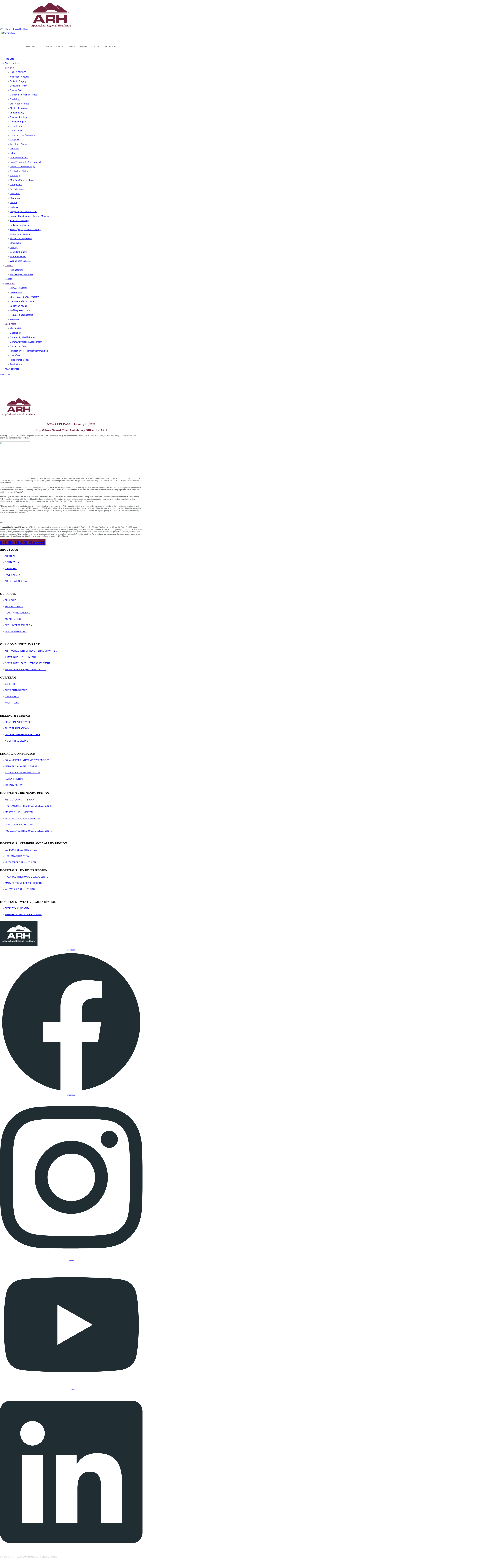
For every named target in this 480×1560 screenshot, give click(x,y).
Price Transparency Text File (22, 734)
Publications (13, 574)
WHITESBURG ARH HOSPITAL (20, 889)
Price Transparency (17, 728)
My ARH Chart (13, 619)
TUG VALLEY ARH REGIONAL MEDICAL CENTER (29, 831)
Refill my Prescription (18, 625)
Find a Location (14, 606)
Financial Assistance (17, 722)
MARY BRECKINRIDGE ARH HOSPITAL (24, 883)
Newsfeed (11, 568)
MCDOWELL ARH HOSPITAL (19, 812)
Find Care (31, 47)
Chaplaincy (12, 696)
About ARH (11, 556)
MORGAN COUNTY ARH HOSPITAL (22, 818)
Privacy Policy (13, 785)
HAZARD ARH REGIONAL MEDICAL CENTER (27, 876)
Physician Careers (16, 690)
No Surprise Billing (16, 740)
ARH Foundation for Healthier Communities (31, 650)
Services (59, 47)
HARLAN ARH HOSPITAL (17, 856)
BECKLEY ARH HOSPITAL (18, 908)
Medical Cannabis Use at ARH (22, 766)
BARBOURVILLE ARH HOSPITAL (21, 850)
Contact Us (12, 562)
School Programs (15, 631)
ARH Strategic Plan (16, 581)
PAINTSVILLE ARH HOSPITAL (20, 824)
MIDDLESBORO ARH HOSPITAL (20, 862)
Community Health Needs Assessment (27, 663)
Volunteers (12, 702)
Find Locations (45, 47)
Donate (83, 47)
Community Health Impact (20, 657)
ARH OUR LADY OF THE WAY (19, 799)
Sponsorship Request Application (25, 669)
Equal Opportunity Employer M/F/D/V (27, 760)
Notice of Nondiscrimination (22, 772)
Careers (10, 684)
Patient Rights (14, 779)
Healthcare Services (17, 612)
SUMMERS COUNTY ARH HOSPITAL (23, 914)
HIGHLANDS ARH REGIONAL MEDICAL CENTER (29, 806)
